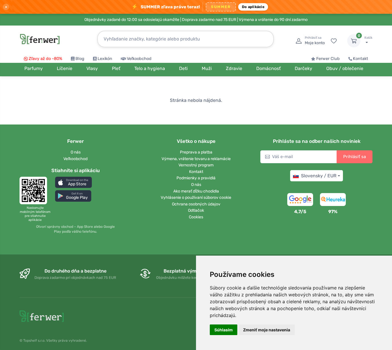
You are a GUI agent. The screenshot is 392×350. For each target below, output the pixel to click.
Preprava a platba (196, 152)
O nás (76, 152)
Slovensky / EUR (318, 175)
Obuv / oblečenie (344, 68)
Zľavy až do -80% (45, 58)
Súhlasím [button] (223, 329)
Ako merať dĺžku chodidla (196, 191)
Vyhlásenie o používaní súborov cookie (196, 197)
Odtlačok (196, 210)
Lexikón (105, 58)
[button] (73, 182)
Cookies (196, 217)
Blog (79, 58)
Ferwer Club (328, 58)
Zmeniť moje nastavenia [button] (266, 329)
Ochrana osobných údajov (196, 204)
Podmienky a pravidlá (196, 178)
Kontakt (360, 58)
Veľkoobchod (139, 58)
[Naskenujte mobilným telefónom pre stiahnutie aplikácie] (35, 190)
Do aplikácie (253, 7)
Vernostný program (196, 165)
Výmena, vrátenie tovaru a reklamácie (196, 158)
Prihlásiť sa (354, 156)
